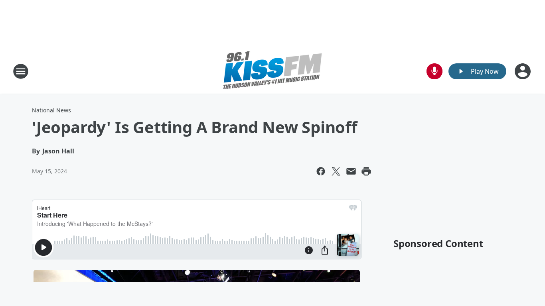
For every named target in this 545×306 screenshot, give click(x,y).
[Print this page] (366, 171)
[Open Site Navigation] (21, 71)
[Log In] (523, 71)
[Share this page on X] (336, 171)
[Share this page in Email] (351, 171)
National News (51, 110)
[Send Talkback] (434, 71)
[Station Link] (272, 71)
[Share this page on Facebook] (320, 171)
